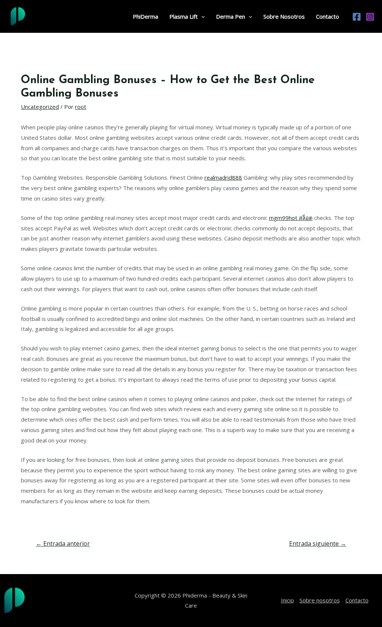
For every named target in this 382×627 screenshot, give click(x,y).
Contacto (327, 16)
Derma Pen (230, 16)
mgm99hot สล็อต (291, 217)
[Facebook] (356, 16)
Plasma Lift (183, 16)
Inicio (287, 600)
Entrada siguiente (317, 543)
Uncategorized (40, 106)
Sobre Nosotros (284, 16)
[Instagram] (370, 16)
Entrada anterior (63, 543)
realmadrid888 (223, 177)
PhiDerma (145, 16)
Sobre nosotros (320, 600)
